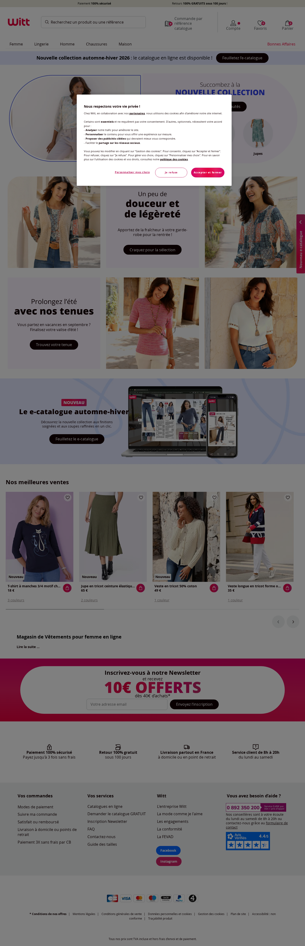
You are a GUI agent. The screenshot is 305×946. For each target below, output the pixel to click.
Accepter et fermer (208, 172)
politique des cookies (174, 159)
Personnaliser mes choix (132, 172)
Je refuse (171, 172)
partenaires (137, 113)
